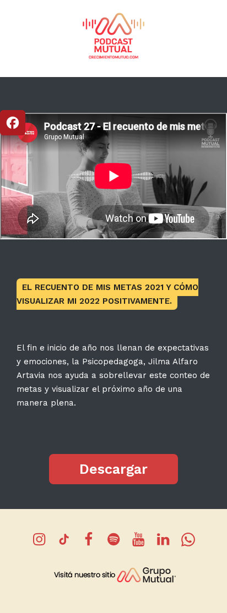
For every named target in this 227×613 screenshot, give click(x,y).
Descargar (113, 469)
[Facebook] (12, 122)
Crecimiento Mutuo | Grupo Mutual (113, 35)
